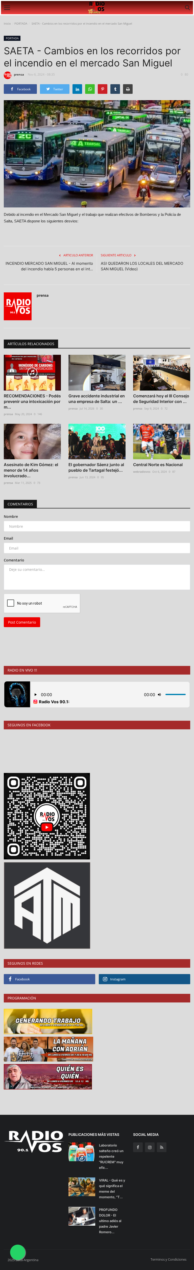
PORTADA (20, 23)
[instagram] (150, 1147)
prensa (19, 74)
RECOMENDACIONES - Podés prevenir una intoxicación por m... (32, 401)
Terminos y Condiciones (168, 1259)
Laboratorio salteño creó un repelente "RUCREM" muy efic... (111, 1156)
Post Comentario (22, 622)
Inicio (7, 23)
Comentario (14, 560)
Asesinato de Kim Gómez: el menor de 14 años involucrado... (31, 470)
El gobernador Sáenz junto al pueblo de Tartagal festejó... (96, 467)
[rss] (161, 1147)
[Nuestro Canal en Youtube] (47, 816)
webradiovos (141, 471)
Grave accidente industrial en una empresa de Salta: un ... (96, 398)
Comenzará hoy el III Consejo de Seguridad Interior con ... (161, 398)
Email (8, 538)
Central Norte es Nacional (158, 464)
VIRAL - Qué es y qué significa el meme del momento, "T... (112, 1188)
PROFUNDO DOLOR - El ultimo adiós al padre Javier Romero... (110, 1221)
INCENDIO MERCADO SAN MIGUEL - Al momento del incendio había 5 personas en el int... (49, 266)
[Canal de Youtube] (47, 905)
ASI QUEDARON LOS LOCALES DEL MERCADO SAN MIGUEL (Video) (142, 266)
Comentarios (20, 504)
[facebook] (138, 1147)
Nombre (11, 516)
